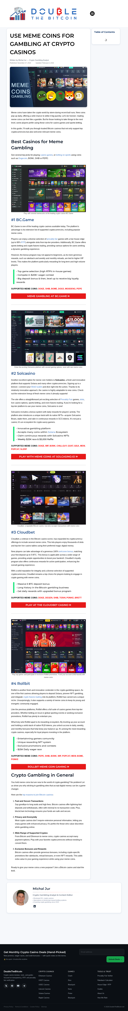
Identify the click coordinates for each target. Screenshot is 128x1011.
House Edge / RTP (104, 985)
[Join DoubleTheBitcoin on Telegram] (24, 985)
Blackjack (71, 985)
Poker (70, 993)
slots (82, 399)
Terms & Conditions (21, 1007)
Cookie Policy (34, 1007)
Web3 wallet (36, 387)
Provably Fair (66, 399)
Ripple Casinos (44, 998)
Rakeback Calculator (105, 980)
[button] (92, 13)
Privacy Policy (8, 1007)
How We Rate (102, 998)
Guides (100, 989)
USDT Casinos (44, 980)
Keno (70, 989)
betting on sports (63, 155)
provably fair (52, 239)
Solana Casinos (44, 993)
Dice (69, 980)
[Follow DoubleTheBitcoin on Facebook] (12, 985)
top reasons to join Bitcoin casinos (37, 795)
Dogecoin (22, 158)
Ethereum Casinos (45, 976)
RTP (23, 242)
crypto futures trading (32, 697)
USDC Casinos (44, 985)
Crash (70, 976)
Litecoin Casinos (45, 989)
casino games (46, 155)
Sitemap (44, 1007)
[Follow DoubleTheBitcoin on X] (6, 985)
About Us (101, 993)
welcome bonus (66, 551)
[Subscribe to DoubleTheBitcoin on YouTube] (18, 985)
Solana (51, 432)
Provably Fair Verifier (105, 976)
